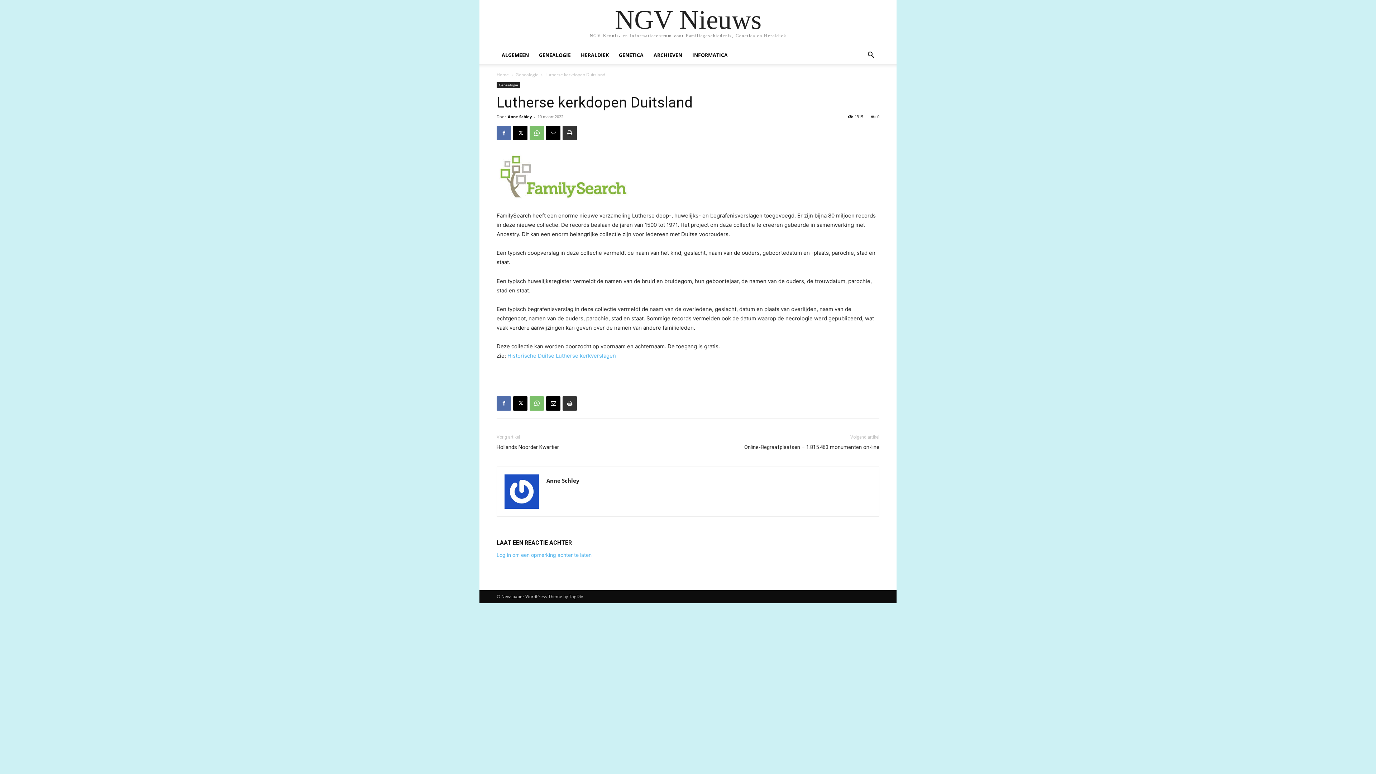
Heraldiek (595, 55)
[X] (520, 133)
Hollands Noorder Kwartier (528, 447)
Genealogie (555, 55)
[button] (870, 55)
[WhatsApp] (537, 133)
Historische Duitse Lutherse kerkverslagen (561, 355)
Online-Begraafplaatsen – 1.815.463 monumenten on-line (811, 447)
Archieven (668, 55)
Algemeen (515, 55)
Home (503, 75)
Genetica (631, 55)
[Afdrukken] (570, 133)
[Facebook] (504, 133)
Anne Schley (520, 116)
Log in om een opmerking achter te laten (544, 555)
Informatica (710, 55)
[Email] (553, 133)
